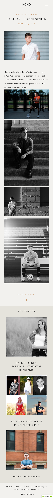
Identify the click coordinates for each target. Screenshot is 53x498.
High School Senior (26, 454)
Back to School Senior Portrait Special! (26, 401)
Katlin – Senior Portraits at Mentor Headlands (26, 344)
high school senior (26, 14)
